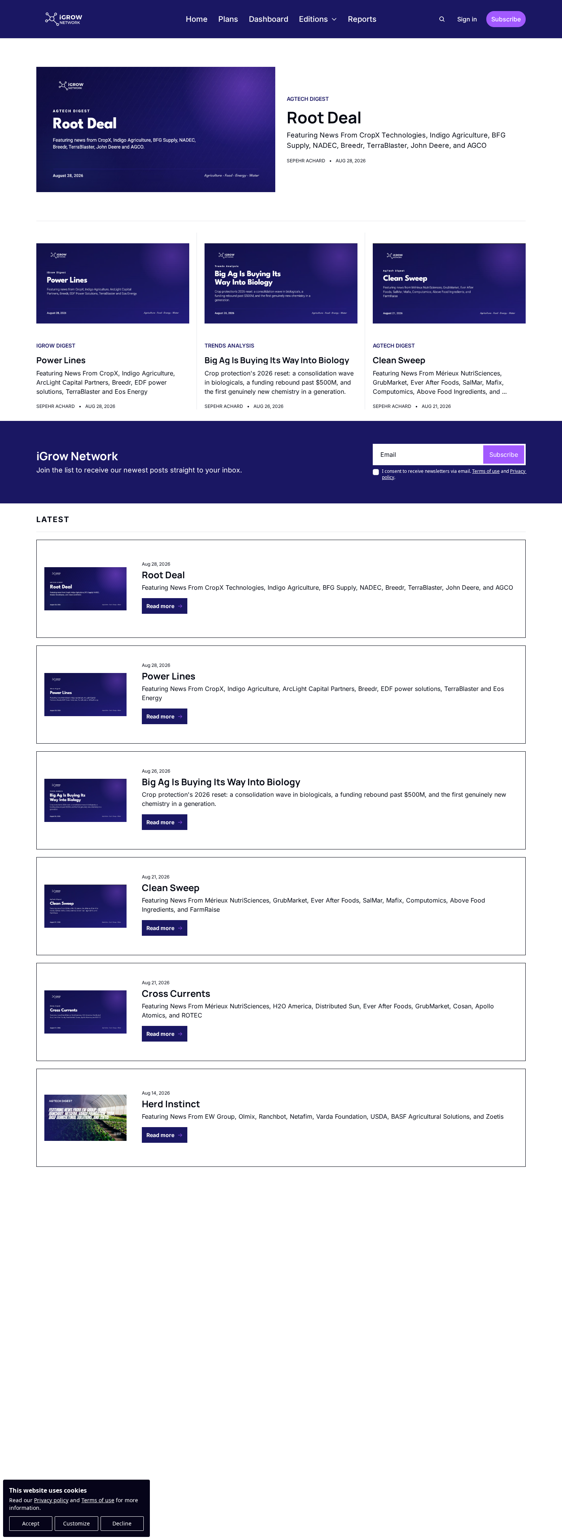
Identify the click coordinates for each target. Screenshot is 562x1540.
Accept (30, 1523)
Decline (122, 1523)
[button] (164, 606)
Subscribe (503, 454)
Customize (76, 1523)
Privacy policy (51, 1500)
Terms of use (97, 1500)
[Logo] (63, 19)
